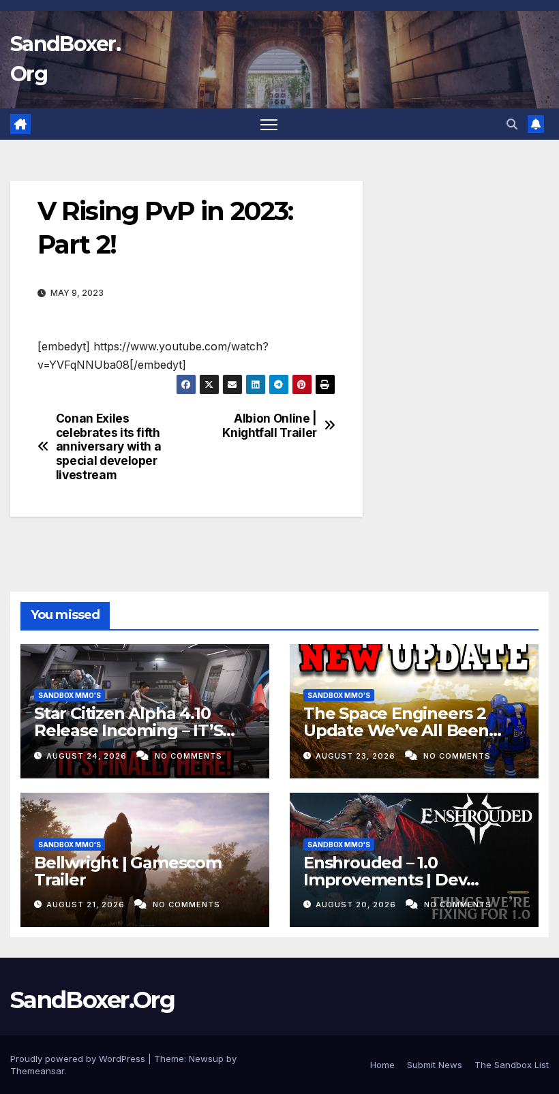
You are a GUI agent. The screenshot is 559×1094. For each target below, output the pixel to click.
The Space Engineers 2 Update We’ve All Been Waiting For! (396, 730)
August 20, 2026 (357, 904)
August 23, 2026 (357, 756)
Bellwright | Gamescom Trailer (128, 871)
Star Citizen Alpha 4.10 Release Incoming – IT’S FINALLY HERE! (128, 730)
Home (382, 1064)
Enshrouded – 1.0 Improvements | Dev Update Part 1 (384, 880)
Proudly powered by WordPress (79, 1058)
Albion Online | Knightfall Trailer (269, 426)
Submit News (434, 1064)
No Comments (188, 756)
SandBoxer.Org (92, 1000)
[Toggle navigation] (269, 124)
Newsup (206, 1058)
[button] (512, 124)
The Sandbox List (511, 1064)
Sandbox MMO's (69, 695)
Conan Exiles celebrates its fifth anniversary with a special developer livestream (109, 447)
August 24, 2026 (88, 756)
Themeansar (37, 1070)
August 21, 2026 (86, 904)
